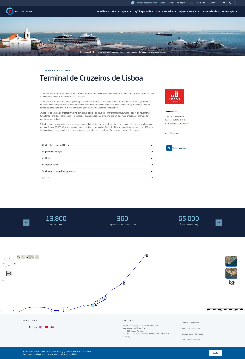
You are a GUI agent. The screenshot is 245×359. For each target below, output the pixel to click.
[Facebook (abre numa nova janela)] (24, 327)
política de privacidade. (68, 354)
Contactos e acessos (190, 323)
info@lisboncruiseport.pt (179, 123)
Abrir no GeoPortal (179, 148)
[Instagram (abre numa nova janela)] (41, 327)
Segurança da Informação (192, 334)
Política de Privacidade (191, 340)
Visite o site (174, 133)
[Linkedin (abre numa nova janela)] (35, 327)
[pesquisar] (235, 2)
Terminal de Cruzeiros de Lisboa (152, 52)
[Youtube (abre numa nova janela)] (46, 327)
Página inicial (85, 52)
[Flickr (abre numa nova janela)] (52, 327)
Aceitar (216, 353)
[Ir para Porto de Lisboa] (19, 11)
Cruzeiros (114, 52)
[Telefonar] (230, 2)
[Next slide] (219, 222)
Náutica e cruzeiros (101, 52)
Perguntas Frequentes (191, 328)
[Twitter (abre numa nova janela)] (29, 327)
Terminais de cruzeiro (128, 52)
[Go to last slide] (26, 222)
